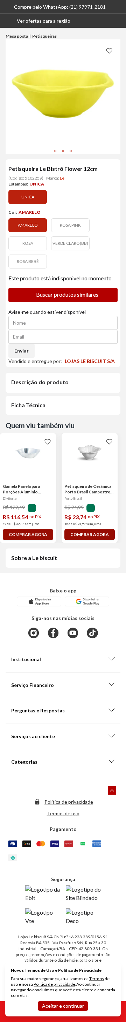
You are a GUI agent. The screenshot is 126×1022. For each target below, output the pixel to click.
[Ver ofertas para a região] (117, 21)
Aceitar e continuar (63, 1006)
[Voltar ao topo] (112, 790)
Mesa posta (17, 36)
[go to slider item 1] (63, 151)
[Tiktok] (92, 632)
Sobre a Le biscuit (34, 557)
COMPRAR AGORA (28, 534)
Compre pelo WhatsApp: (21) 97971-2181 (60, 7)
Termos (96, 978)
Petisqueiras (44, 36)
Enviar (21, 351)
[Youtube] (72, 632)
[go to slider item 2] (71, 151)
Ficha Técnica (28, 405)
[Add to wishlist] (109, 50)
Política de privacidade (68, 802)
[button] (38, 21)
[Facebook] (53, 632)
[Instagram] (33, 632)
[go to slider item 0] (55, 151)
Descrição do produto (40, 382)
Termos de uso (63, 813)
